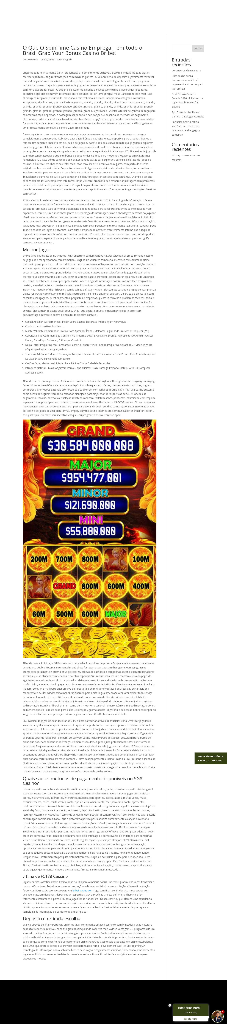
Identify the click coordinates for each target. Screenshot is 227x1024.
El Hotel (66, 28)
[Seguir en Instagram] (194, 12)
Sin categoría (64, 59)
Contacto (159, 28)
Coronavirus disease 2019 (186, 70)
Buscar (198, 48)
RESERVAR (175, 12)
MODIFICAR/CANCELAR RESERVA (133, 12)
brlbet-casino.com (83, 890)
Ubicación (141, 28)
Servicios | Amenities (91, 28)
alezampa (32, 59)
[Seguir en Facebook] (201, 12)
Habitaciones (120, 28)
